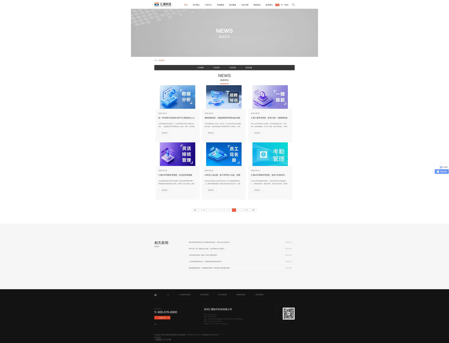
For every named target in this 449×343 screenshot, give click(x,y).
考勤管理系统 (240, 295)
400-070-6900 (167, 312)
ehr (168, 295)
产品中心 (208, 5)
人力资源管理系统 (184, 295)
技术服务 (232, 5)
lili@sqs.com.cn (212, 314)
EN (282, 5)
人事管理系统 (204, 295)
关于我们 (196, 5)
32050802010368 (214, 335)
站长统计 (157, 337)
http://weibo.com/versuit (215, 321)
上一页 (203, 210)
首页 (186, 5)
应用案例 (220, 5)
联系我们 (269, 5)
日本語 (286, 5)
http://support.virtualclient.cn (220, 323)
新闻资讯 (257, 5)
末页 (253, 210)
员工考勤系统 (222, 295)
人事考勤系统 (259, 295)
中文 (277, 5)
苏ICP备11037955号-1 (194, 335)
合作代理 (244, 5)
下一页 (245, 210)
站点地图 (168, 339)
